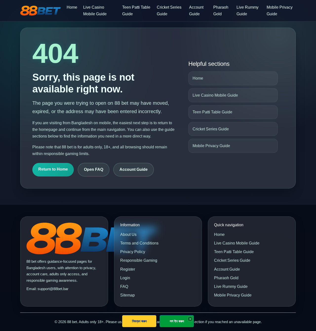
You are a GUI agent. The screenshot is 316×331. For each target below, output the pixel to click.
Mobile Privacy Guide (280, 10)
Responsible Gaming (138, 260)
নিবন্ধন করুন (139, 321)
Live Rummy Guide (247, 10)
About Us (128, 234)
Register (127, 269)
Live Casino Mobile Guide (95, 10)
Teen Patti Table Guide (136, 10)
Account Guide (196, 10)
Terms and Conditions (139, 243)
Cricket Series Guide (169, 10)
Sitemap (127, 295)
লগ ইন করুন (177, 321)
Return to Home (53, 169)
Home (72, 7)
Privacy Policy (132, 252)
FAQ (124, 286)
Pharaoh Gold (220, 10)
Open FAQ (93, 169)
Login (125, 278)
